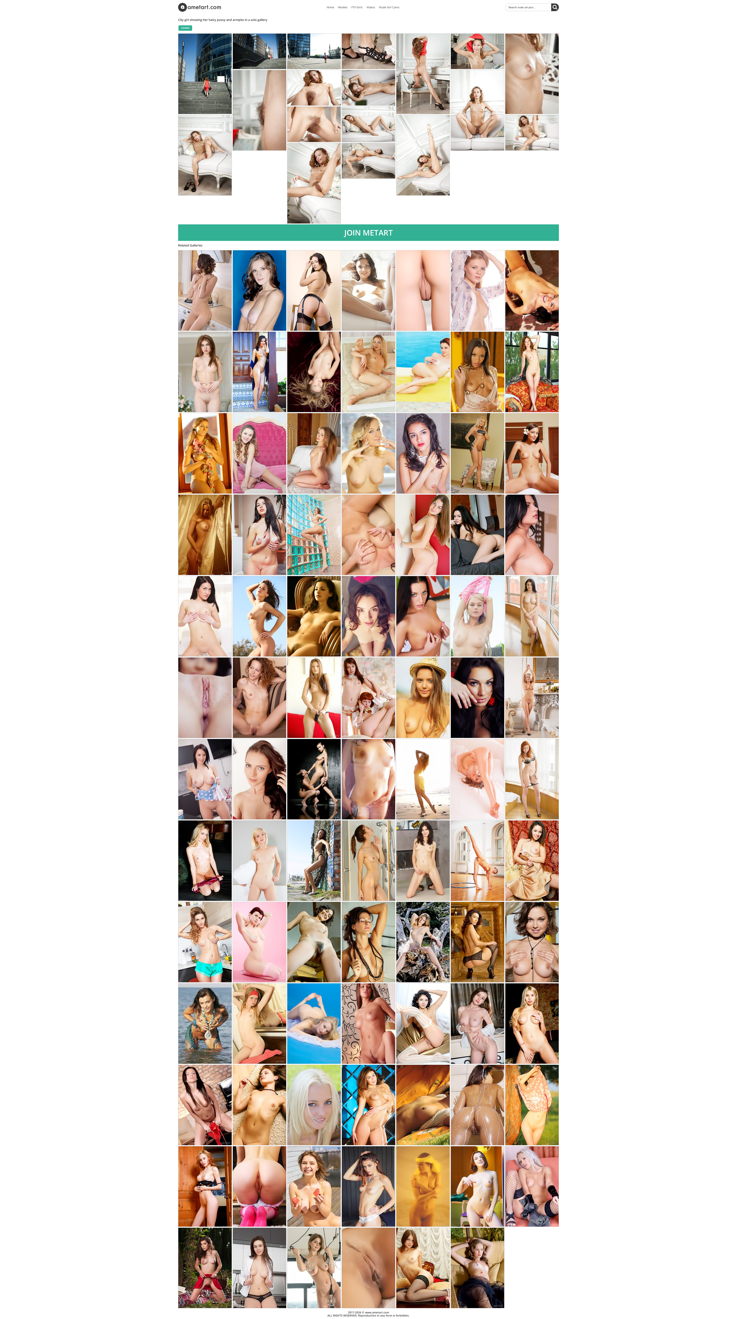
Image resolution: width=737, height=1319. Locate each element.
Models (343, 7)
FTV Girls (357, 7)
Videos (371, 7)
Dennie (185, 28)
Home (330, 7)
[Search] (555, 7)
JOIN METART (368, 232)
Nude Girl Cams (389, 7)
